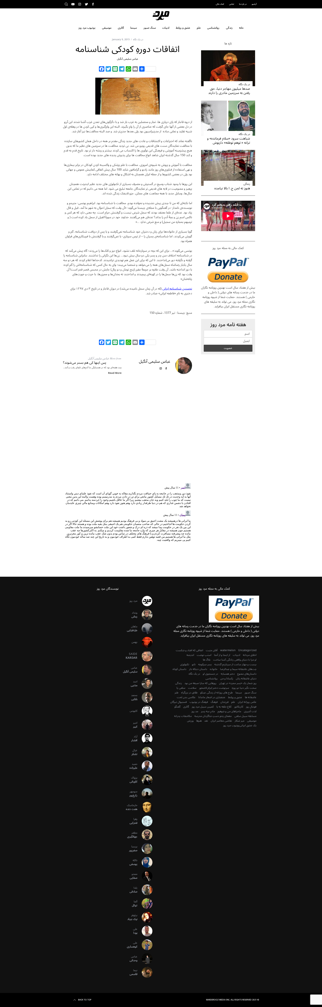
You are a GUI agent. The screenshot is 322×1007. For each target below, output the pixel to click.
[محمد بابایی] (144, 697)
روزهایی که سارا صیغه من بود (200, 683)
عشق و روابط (235, 697)
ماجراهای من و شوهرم (229, 711)
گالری (186, 707)
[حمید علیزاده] (144, 766)
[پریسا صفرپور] (144, 848)
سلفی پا (180, 688)
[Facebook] (101, 69)
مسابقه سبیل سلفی (245, 716)
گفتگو (177, 707)
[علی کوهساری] (144, 944)
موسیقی (251, 721)
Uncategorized (247, 650)
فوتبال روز (251, 707)
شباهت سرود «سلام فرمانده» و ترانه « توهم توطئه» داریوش (228, 140)
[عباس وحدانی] (144, 958)
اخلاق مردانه (249, 655)
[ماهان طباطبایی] (144, 628)
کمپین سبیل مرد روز (203, 707)
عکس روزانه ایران (247, 702)
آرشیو (254, 4)
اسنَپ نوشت (204, 655)
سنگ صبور (250, 692)
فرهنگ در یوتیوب (199, 702)
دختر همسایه (228, 674)
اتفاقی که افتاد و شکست (189, 650)
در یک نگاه (138, 39)
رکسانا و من (226, 678)
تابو (194, 664)
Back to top (84, 1000)
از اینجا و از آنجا (222, 655)
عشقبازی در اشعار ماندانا (211, 697)
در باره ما (243, 4)
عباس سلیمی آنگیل (127, 59)
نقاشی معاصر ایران (221, 721)
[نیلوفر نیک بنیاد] (144, 917)
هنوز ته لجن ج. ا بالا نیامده (232, 188)
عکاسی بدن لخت (186, 697)
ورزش (190, 721)
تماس (231, 4)
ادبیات (236, 655)
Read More (115, 373)
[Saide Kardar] (144, 656)
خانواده (213, 669)
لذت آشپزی (250, 711)
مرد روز (133, 601)
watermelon (227, 650)
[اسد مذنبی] (144, 683)
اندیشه (190, 655)
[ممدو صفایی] (144, 876)
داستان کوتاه (179, 669)
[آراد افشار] (144, 738)
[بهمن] (144, 642)
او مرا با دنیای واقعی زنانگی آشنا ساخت (234, 660)
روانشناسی (211, 678)
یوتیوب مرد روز (231, 725)
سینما (238, 692)
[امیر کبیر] (144, 724)
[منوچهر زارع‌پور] (144, 793)
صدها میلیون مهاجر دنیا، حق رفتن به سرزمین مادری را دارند (229, 90)
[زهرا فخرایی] (144, 821)
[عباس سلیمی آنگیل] (144, 669)
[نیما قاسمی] (144, 972)
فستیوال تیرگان (178, 702)
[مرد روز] (144, 601)
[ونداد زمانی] (144, 614)
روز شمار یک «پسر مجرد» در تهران (237, 683)
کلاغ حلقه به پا (223, 707)
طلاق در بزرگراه (189, 692)
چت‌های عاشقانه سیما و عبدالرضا (238, 669)
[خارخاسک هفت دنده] (144, 807)
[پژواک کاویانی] (144, 779)
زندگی (246, 184)
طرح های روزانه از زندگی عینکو (216, 692)
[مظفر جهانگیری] (144, 834)
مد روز (194, 711)
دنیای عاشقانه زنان (246, 678)
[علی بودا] (144, 931)
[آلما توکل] (144, 903)
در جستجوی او (210, 674)
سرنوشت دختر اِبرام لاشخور (214, 688)
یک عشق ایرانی (247, 725)
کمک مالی (220, 4)
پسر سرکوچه (205, 664)
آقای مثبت (212, 650)
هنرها (199, 721)
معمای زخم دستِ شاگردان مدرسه (213, 716)
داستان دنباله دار (198, 669)
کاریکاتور (238, 707)
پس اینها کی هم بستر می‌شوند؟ (84, 362)
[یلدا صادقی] (144, 889)
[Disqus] (127, 432)
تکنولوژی (184, 664)
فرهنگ (214, 702)
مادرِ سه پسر (208, 711)
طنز (176, 692)
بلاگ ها (206, 660)
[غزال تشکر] (144, 752)
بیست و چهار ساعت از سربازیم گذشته (235, 664)
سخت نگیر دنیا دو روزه (244, 688)
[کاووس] (144, 711)
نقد (206, 721)
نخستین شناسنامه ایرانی (177, 288)
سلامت (192, 688)
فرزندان (224, 702)
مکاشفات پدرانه (183, 716)
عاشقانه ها (250, 697)
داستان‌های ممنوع (246, 674)
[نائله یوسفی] (144, 862)
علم (233, 702)
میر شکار (239, 721)
